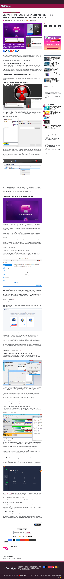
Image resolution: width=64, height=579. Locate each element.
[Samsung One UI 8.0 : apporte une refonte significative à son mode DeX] (47, 117)
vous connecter (9, 558)
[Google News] (21, 536)
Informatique (14, 12)
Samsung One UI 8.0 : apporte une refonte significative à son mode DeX (55, 117)
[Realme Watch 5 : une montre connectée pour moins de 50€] (47, 127)
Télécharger (59, 575)
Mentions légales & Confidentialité (39, 575)
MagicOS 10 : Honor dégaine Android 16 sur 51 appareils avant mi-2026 (55, 107)
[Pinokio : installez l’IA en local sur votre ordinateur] (47, 122)
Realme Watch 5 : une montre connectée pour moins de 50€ (55, 126)
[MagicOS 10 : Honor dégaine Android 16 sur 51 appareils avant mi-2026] (47, 108)
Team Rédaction (7, 20)
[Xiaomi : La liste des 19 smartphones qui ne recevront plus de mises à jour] (47, 74)
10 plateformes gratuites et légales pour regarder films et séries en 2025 (55, 112)
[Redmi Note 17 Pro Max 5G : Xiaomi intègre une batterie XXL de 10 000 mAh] (47, 59)
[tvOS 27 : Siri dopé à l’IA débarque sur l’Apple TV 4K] (47, 69)
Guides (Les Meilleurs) (6, 12)
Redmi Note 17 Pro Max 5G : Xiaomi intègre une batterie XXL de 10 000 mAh (55, 58)
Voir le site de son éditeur (7, 193)
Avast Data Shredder (8, 493)
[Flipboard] (29, 536)
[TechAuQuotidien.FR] (6, 6)
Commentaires (56, 53)
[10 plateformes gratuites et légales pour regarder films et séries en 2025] (47, 113)
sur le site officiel (18, 403)
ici (15, 247)
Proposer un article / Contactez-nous (51, 575)
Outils (25, 529)
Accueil (32, 575)
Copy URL (28, 532)
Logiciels (18, 12)
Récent (47, 53)
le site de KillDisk (12, 455)
